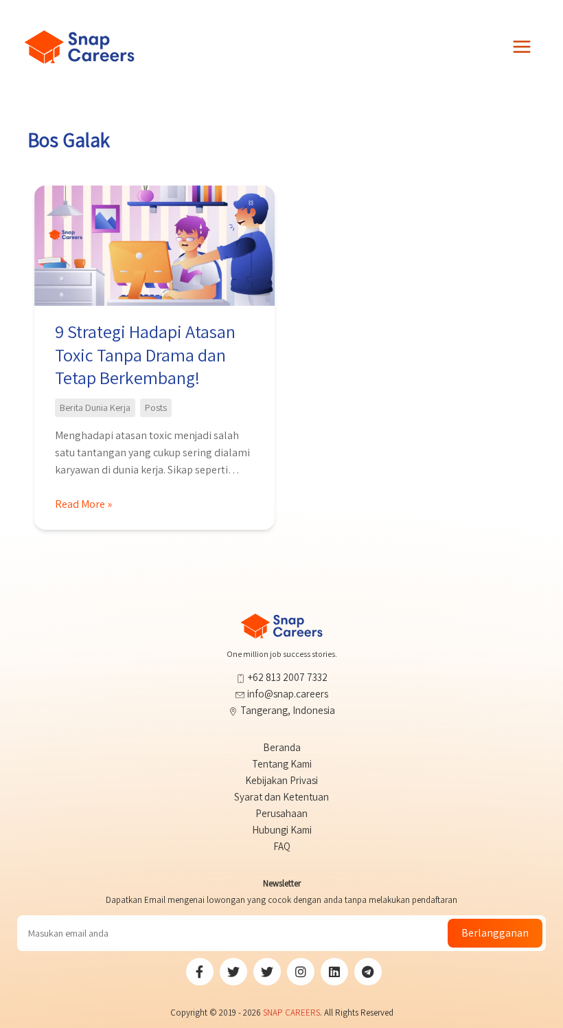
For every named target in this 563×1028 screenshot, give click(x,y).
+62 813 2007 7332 (287, 677)
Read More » (83, 504)
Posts (156, 407)
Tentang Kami (282, 763)
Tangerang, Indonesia (286, 710)
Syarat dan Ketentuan (281, 796)
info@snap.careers (287, 693)
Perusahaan (281, 813)
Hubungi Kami (282, 829)
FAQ (281, 846)
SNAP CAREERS (291, 1012)
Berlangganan (495, 933)
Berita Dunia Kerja (95, 407)
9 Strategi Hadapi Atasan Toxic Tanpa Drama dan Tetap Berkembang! (145, 355)
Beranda (282, 747)
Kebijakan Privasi (281, 780)
